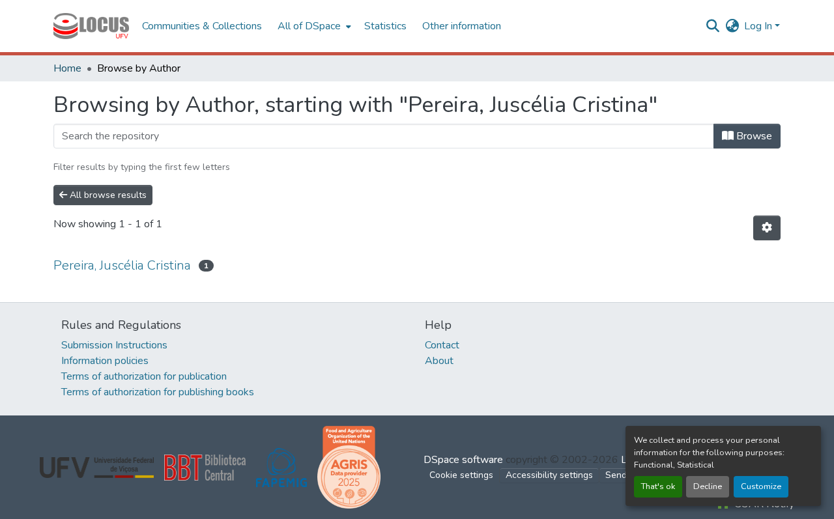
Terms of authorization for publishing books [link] (157, 392)
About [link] (439, 361)
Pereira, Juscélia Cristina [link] (122, 265)
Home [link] (67, 68)
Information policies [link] (105, 361)
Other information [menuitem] (461, 26)
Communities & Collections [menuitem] (202, 26)
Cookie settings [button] (461, 475)
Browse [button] (753, 136)
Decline (707, 486)
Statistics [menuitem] (385, 26)
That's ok (658, 486)
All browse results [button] (107, 195)
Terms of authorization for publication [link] (144, 376)
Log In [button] (759, 26)
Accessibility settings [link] (549, 475)
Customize (761, 486)
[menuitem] (313, 26)
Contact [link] (442, 345)
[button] (91, 26)
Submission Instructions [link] (114, 345)
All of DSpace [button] (309, 26)
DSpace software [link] (463, 460)
